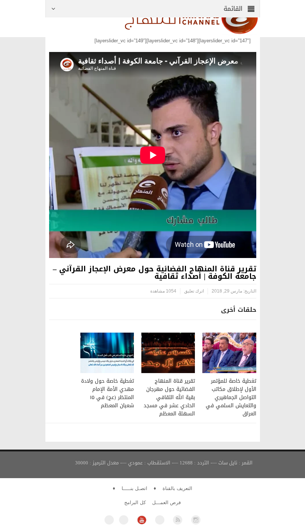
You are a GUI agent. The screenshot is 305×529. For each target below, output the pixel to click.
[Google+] (159, 520)
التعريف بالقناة (177, 488)
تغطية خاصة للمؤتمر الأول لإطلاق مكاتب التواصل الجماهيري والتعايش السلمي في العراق (231, 397)
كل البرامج (135, 502)
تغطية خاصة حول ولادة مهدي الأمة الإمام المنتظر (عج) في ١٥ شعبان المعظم (107, 393)
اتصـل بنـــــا (134, 488)
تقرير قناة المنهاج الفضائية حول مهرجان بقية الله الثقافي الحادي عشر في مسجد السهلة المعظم (169, 397)
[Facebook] (109, 520)
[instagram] (195, 520)
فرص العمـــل (166, 502)
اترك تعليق (194, 291)
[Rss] (177, 520)
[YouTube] (141, 520)
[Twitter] (123, 520)
